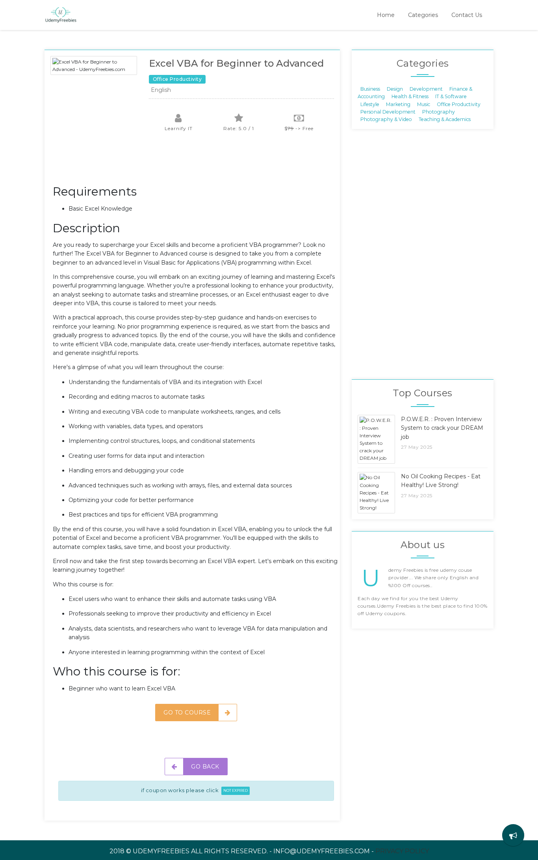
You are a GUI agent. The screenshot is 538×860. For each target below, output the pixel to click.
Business (370, 88)
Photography (438, 112)
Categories (423, 15)
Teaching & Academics (445, 119)
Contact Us (466, 15)
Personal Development (388, 112)
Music (423, 104)
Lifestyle (369, 104)
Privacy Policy (402, 851)
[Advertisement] (196, 162)
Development (426, 88)
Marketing (398, 104)
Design (395, 88)
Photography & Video (386, 119)
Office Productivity (458, 104)
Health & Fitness (410, 96)
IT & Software (451, 96)
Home (386, 15)
